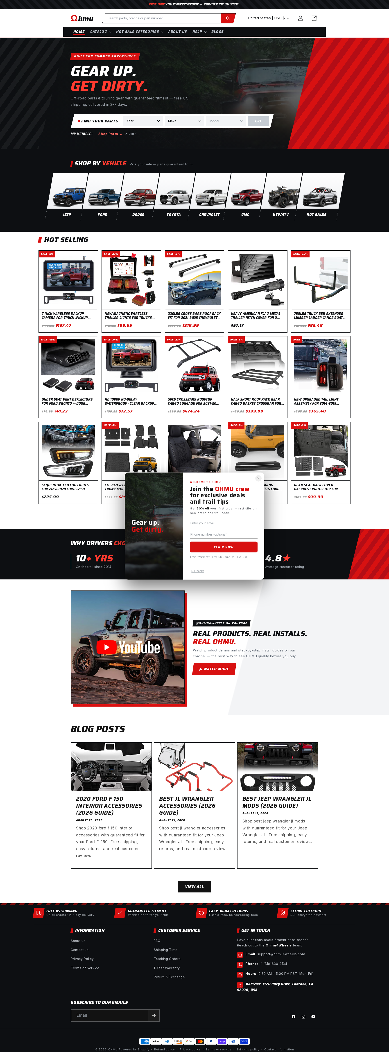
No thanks (197, 570)
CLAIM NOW (224, 547)
